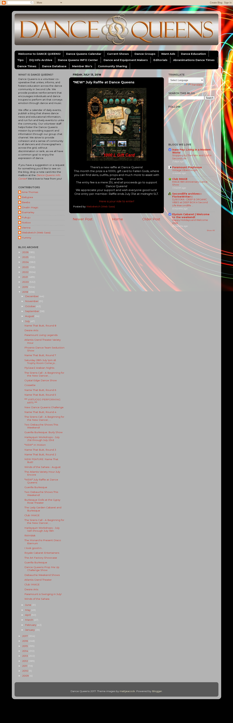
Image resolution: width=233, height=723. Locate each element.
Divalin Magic (30, 207)
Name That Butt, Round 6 (40, 390)
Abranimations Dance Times (194, 60)
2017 (25, 636)
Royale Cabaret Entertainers (41, 552)
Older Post (151, 219)
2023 (25, 267)
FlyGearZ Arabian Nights (39, 367)
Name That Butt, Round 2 (40, 454)
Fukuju (26, 217)
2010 (25, 670)
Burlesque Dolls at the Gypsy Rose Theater (42, 501)
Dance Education (193, 54)
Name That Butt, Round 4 (40, 412)
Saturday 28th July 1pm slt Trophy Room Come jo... (40, 362)
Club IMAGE (32, 515)
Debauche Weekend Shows (42, 575)
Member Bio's (82, 66)
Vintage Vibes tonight (185, 170)
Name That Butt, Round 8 (40, 325)
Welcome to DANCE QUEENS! (39, 54)
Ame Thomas (30, 192)
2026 (25, 252)
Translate (196, 84)
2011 (25, 665)
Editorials (160, 60)
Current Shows (118, 54)
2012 (25, 660)
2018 (25, 291)
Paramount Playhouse (187, 167)
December (32, 296)
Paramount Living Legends (41, 335)
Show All (211, 230)
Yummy (26, 237)
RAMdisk (29, 535)
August (30, 316)
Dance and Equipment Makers (126, 60)
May (28, 609)
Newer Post (82, 219)
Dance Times (26, 66)
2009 (25, 675)
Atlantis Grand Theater (38, 579)
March (29, 619)
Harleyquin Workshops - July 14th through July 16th (42, 529)
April (28, 614)
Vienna (26, 227)
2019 (25, 286)
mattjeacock (127, 691)
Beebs (26, 202)
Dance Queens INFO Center (78, 60)
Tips (20, 60)
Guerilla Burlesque (35, 487)
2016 (25, 640)
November (32, 301)
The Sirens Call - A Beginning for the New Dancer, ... (44, 374)
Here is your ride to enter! (116, 201)
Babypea (27, 197)
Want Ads (168, 54)
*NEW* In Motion (35, 444)
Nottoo (26, 222)
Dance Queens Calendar (83, 54)
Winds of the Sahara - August (42, 467)
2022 (25, 272)
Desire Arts (31, 330)
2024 (25, 262)
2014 (25, 650)
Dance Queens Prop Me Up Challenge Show (41, 569)
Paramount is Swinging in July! (43, 594)
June (28, 604)
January (30, 629)
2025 (25, 257)
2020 (25, 281)
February (31, 624)
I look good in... (33, 548)
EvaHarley (28, 212)
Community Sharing (112, 66)
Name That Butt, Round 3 (40, 449)
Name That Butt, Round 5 (40, 394)
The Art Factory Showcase (40, 557)
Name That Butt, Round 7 (40, 355)
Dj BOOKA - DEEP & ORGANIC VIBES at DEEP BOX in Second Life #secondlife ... (190, 202)
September (32, 311)
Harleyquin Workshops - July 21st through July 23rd (42, 439)
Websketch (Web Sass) (36, 232)
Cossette (29, 385)
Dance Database (54, 66)
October (30, 306)
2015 (25, 646)
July (27, 321)
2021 (25, 276)
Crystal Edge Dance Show (40, 380)
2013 (25, 655)
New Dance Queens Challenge (44, 407)
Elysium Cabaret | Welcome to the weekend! (191, 216)
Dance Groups (145, 54)
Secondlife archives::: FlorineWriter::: (187, 195)
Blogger (157, 691)
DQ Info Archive (40, 60)
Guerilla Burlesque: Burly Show (43, 432)
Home (117, 219)
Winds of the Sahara (36, 598)
